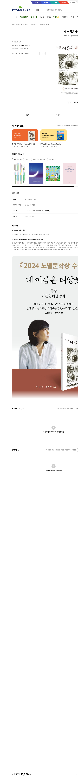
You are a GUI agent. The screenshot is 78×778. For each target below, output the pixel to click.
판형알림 (47, 210)
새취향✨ (56, 17)
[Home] (13, 24)
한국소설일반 (43, 24)
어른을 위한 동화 (16, 42)
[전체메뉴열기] (14, 17)
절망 (27, 160)
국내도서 (18, 24)
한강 (13, 45)
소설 (25, 24)
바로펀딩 (65, 17)
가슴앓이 (42, 160)
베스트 (42, 17)
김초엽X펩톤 (24, 17)
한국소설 (33, 24)
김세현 (22, 45)
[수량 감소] (74, 774)
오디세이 (34, 17)
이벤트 (48, 17)
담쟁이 (34, 160)
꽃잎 (15, 160)
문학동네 (14, 48)
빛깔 (21, 160)
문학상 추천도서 (16, 234)
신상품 (72, 17)
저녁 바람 (51, 160)
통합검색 (38, 10)
